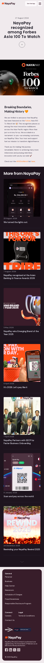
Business (8, 581)
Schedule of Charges (13, 594)
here (33, 161)
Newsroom (9, 590)
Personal (8, 577)
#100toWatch (22, 161)
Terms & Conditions (26, 616)
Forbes (28, 121)
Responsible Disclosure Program (18, 603)
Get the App (31, 3)
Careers (8, 616)
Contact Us (9, 620)
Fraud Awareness (12, 599)
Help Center (10, 586)
